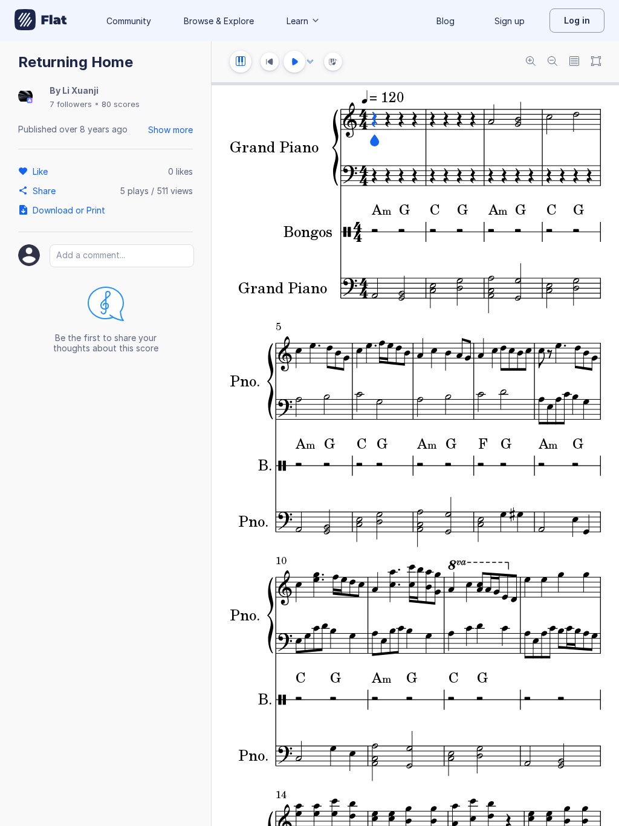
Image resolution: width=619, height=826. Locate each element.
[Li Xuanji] (25, 97)
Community (128, 21)
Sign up (509, 21)
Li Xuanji (80, 90)
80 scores (121, 104)
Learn (297, 21)
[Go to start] (270, 62)
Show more (170, 130)
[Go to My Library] (41, 20)
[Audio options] (310, 62)
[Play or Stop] (294, 62)
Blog (445, 21)
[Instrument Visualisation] (333, 62)
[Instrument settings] (240, 62)
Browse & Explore (219, 21)
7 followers (71, 104)
